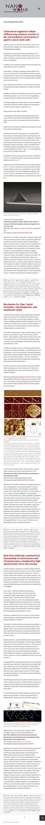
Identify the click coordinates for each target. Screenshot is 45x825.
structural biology (21, 540)
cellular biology (36, 797)
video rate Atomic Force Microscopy (18, 809)
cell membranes (16, 288)
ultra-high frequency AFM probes (18, 541)
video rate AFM (32, 543)
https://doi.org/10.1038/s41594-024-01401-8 (20, 480)
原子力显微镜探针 (25, 293)
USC (36, 807)
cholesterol (31, 288)
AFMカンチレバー (15, 283)
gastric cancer (7, 290)
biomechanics (11, 287)
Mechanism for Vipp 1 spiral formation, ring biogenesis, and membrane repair (20, 307)
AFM (33, 795)
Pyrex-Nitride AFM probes (10, 292)
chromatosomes (28, 799)
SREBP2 (33, 292)
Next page (42, 818)
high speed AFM (21, 534)
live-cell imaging (24, 290)
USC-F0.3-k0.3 (30, 377)
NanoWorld (21, 280)
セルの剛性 (9, 293)
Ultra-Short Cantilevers (18, 377)
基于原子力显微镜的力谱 (27, 295)
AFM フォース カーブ (13, 282)
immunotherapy (15, 290)
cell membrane (7, 288)
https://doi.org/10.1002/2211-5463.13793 (19, 233)
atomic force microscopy (15, 285)
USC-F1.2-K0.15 (35, 668)
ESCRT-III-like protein (35, 533)
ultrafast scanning (15, 543)
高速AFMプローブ (18, 546)
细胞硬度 (23, 297)
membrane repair (8, 538)
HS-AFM (23, 536)
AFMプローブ (24, 283)
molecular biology (19, 802)
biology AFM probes (20, 531)
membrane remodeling (32, 536)
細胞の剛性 (17, 297)
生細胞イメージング (9, 297)
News (28, 280)
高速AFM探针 (26, 546)
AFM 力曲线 (22, 282)
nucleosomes (28, 802)
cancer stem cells (28, 287)
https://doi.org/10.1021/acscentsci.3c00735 (20, 744)
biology (12, 531)
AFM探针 (6, 285)
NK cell (31, 290)
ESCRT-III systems (24, 533)
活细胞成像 (37, 295)
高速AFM (34, 544)
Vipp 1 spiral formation (25, 544)
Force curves (38, 288)
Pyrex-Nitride (26, 118)
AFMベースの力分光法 (34, 283)
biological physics (26, 285)
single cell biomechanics (24, 292)
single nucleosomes (12, 804)
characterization (8, 799)
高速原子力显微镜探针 (9, 548)
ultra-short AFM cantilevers (17, 807)
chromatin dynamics (18, 799)
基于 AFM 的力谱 (15, 295)
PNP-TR (33, 118)
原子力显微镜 (16, 293)
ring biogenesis (12, 540)
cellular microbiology (13, 533)
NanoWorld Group (14, 822)
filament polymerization (10, 534)
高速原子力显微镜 (35, 546)
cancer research (20, 287)
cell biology (37, 287)
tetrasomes (20, 804)
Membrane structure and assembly (22, 538)
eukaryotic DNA (13, 800)
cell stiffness (24, 288)
